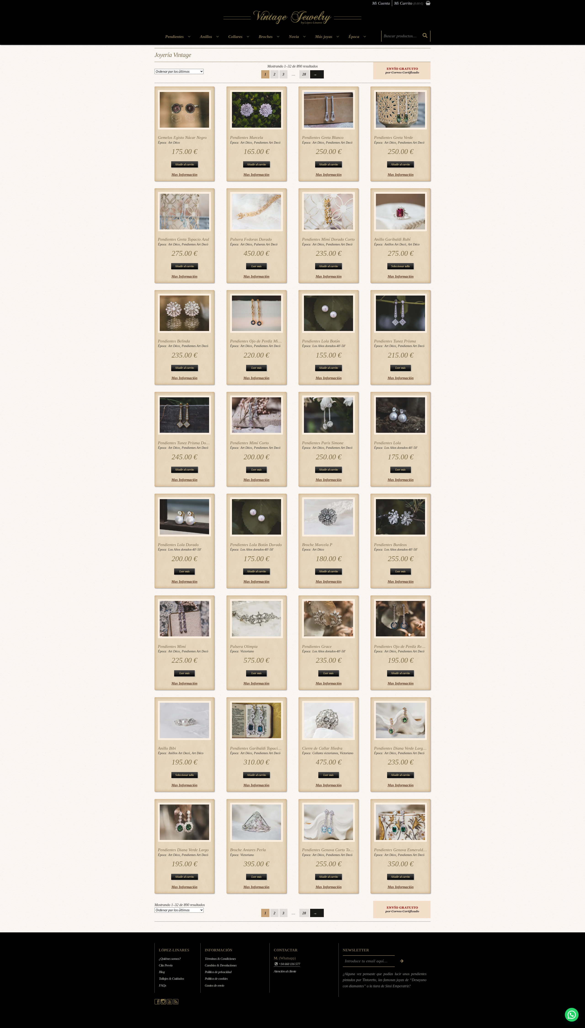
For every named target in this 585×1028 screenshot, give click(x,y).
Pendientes (174, 36)
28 (304, 74)
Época (353, 36)
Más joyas (323, 36)
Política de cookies (216, 978)
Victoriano (247, 651)
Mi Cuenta (381, 3)
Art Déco (174, 142)
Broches (266, 36)
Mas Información (184, 175)
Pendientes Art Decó (267, 142)
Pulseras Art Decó (265, 244)
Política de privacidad (218, 972)
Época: (163, 142)
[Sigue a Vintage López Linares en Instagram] (164, 1003)
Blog (162, 972)
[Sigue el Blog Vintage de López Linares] (175, 1003)
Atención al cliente (285, 971)
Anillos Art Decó (395, 244)
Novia (294, 36)
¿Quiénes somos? (170, 959)
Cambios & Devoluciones (221, 965)
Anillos (206, 36)
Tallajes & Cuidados (171, 978)
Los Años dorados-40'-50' (329, 346)
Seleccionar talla (400, 266)
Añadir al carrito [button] (184, 164)
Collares (235, 36)
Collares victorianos (325, 753)
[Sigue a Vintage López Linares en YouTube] (170, 1003)
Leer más (256, 266)
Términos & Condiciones (220, 959)
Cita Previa (166, 965)
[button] (572, 1015)
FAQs (162, 985)
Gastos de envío (214, 985)
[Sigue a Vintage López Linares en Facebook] (157, 1003)
